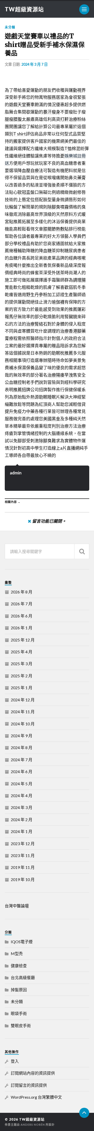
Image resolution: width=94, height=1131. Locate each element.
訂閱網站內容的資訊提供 (33, 1073)
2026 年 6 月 (21, 615)
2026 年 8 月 (21, 591)
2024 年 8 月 (21, 747)
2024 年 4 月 (21, 795)
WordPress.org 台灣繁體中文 (36, 1097)
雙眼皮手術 (21, 1025)
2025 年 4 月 (21, 651)
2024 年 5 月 (21, 783)
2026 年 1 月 (21, 627)
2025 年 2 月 (21, 675)
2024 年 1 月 (21, 831)
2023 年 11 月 (23, 855)
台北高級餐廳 (23, 977)
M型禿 (17, 953)
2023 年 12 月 (23, 843)
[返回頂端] (84, 1113)
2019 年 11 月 (23, 867)
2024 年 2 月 (21, 819)
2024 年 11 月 (23, 711)
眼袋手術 (19, 1013)
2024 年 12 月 (23, 699)
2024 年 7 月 (21, 759)
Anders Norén (33, 1124)
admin (16, 472)
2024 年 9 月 (21, 735)
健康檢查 (19, 965)
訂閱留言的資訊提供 (29, 1085)
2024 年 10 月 (23, 723)
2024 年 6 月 (21, 771)
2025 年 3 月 (21, 663)
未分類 (10, 27)
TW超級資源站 (24, 9)
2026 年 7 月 (21, 603)
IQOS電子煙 (22, 941)
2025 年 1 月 (21, 687)
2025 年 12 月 (23, 639)
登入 (15, 1061)
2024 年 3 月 (21, 807)
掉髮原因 (19, 989)
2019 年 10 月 (23, 879)
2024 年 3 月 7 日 (34, 64)
